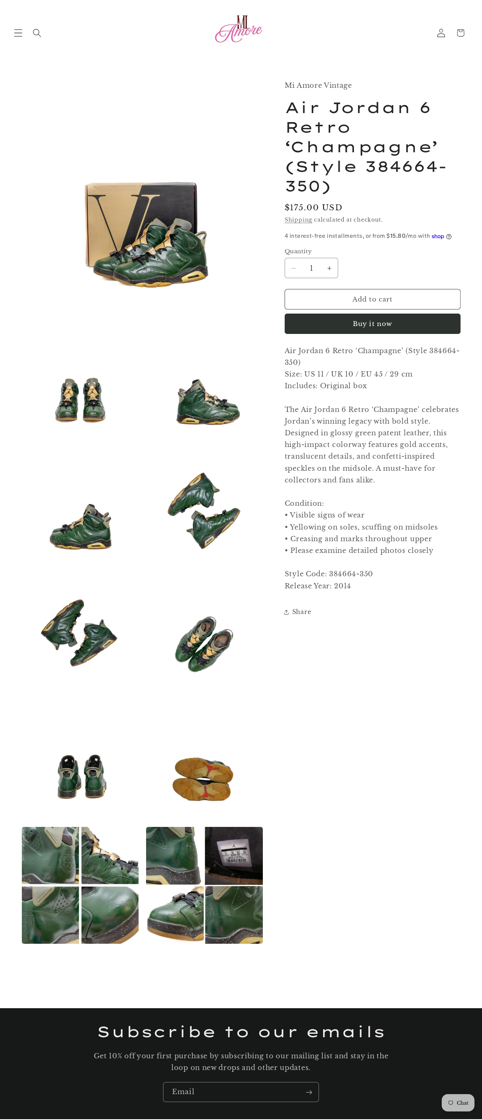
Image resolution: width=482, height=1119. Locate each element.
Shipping (298, 220)
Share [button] (301, 612)
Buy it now (372, 324)
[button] (18, 33)
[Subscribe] (309, 1092)
